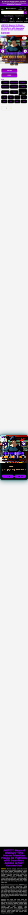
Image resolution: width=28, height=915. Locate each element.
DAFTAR (20, 476)
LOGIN (8, 476)
